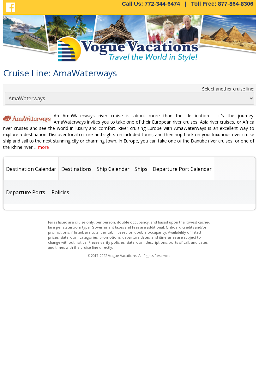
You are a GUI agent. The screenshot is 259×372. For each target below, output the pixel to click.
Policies (60, 192)
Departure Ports (25, 192)
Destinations (76, 169)
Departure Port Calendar (182, 169)
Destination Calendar (31, 169)
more (43, 147)
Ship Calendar (113, 169)
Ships (141, 169)
